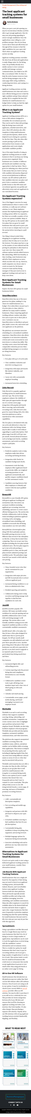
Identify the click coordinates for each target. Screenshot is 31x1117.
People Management (9, 5)
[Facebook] (10, 1105)
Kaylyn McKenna (12, 22)
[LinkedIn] (13, 1105)
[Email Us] (17, 1105)
